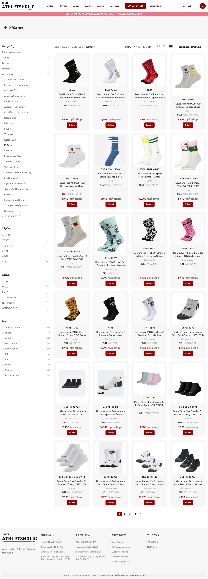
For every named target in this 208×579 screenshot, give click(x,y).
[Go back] (5, 28)
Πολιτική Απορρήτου (121, 547)
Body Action (11, 348)
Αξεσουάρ (7, 74)
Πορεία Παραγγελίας (121, 561)
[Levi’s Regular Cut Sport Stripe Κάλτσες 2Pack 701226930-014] (110, 150)
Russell (8, 332)
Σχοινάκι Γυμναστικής (15, 106)
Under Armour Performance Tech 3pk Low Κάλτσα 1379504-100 (110, 414)
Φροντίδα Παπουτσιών (16, 188)
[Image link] (19, 537)
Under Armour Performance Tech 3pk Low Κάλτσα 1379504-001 (71, 414)
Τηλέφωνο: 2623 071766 (52, 547)
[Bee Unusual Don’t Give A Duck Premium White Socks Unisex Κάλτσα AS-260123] (72, 71)
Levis (7, 359)
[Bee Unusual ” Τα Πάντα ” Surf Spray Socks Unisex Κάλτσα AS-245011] (110, 234)
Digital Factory (138, 575)
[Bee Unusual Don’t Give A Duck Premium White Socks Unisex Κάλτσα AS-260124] (110, 71)
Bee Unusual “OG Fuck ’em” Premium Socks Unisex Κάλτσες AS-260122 (110, 335)
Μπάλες (8, 194)
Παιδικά (6, 68)
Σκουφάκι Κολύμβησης (16, 205)
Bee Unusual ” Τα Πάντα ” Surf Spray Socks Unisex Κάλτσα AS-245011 (110, 265)
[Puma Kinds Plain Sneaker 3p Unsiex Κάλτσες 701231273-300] (72, 458)
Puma (8, 364)
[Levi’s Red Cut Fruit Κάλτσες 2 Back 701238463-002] (72, 231)
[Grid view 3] (165, 47)
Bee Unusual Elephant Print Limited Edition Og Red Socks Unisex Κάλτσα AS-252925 (149, 97)
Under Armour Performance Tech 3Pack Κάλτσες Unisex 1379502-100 (149, 484)
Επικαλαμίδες (11, 90)
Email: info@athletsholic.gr (53, 551)
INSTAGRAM (152, 547)
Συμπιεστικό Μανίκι (14, 79)
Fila (7, 354)
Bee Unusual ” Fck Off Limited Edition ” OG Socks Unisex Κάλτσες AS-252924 (188, 256)
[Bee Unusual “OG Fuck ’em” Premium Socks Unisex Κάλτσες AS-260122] (110, 309)
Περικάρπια (10, 117)
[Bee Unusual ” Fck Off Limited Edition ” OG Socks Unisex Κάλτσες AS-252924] (188, 229)
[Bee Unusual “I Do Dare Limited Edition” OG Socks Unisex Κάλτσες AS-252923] (72, 309)
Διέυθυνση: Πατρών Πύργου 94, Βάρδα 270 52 (90, 557)
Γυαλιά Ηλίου (11, 101)
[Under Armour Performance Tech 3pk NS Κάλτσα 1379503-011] (188, 309)
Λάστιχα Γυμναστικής (15, 96)
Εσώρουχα (10, 139)
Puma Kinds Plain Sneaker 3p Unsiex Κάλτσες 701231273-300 (72, 484)
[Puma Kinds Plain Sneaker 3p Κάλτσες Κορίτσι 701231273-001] (149, 379)
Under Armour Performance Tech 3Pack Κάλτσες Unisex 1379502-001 (187, 484)
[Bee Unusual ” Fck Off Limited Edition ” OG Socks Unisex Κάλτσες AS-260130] (149, 229)
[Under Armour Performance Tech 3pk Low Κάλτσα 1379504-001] (72, 383)
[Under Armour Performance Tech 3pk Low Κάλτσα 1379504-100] (110, 383)
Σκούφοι (8, 134)
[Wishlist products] (195, 6)
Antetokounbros (13, 327)
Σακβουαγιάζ (11, 178)
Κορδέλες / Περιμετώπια (16, 112)
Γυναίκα (6, 63)
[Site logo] (18, 5)
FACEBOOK (152, 542)
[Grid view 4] (171, 47)
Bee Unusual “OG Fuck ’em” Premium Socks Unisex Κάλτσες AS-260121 (149, 335)
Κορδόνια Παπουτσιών (16, 85)
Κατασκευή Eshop (117, 575)
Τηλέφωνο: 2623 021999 (87, 547)
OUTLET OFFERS (11, 216)
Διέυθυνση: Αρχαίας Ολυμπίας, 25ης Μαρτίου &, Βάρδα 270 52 (55, 557)
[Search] (184, 6)
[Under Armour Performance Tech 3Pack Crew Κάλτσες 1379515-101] (110, 458)
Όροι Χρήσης (118, 542)
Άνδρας (6, 57)
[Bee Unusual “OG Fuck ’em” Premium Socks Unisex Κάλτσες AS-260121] (149, 309)
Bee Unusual (11, 343)
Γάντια (7, 128)
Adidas (8, 337)
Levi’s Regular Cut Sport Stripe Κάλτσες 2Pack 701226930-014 (110, 176)
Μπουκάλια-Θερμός (14, 156)
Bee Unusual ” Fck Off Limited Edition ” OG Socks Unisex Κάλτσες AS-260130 (149, 256)
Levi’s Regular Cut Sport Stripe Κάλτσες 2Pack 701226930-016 (149, 176)
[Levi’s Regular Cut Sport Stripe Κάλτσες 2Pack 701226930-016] (149, 150)
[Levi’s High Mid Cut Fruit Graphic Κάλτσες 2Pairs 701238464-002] (188, 75)
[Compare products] (190, 6)
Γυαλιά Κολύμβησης (14, 199)
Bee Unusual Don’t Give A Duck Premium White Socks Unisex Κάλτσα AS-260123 (72, 97)
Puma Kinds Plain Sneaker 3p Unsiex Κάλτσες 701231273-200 (188, 414)
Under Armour (12, 375)
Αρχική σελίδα (61, 46)
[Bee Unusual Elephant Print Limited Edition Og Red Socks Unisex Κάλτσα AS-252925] (149, 71)
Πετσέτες (8, 210)
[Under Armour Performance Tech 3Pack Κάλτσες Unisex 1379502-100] (149, 458)
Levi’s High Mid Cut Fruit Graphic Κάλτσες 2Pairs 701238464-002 (188, 106)
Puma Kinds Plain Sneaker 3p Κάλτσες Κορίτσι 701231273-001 (149, 405)
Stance (8, 370)
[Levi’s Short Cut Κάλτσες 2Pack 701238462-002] (188, 155)
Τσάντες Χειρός (12, 161)
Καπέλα (8, 150)
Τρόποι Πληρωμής (120, 556)
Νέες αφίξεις (10, 123)
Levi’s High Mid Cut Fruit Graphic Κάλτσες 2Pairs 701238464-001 (72, 186)
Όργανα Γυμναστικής (15, 183)
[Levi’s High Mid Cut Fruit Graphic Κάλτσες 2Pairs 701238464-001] (72, 155)
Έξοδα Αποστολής (120, 551)
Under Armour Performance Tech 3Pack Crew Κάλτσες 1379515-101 (110, 484)
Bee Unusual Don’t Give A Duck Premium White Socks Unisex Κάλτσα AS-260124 (110, 97)
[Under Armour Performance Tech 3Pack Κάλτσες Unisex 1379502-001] (188, 458)
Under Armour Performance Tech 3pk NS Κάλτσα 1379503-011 (188, 335)
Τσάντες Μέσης (12, 167)
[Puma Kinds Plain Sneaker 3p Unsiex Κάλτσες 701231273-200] (188, 383)
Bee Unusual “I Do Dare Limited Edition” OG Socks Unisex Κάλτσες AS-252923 (72, 335)
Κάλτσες (8, 145)
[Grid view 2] (158, 47)
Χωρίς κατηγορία (11, 52)
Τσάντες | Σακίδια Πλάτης (17, 172)
